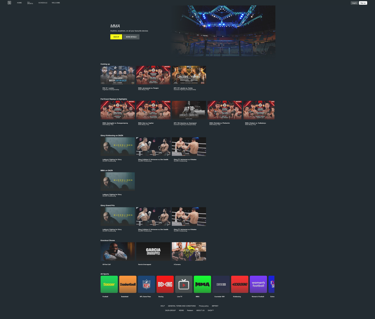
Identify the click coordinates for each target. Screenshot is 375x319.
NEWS (181, 310)
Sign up (363, 3)
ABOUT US (200, 310)
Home (19, 3)
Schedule (42, 3)
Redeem (190, 310)
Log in (354, 3)
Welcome (56, 3)
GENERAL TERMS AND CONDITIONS (182, 306)
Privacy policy (204, 306)
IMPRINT (215, 306)
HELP (163, 306)
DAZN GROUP (170, 310)
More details (131, 37)
